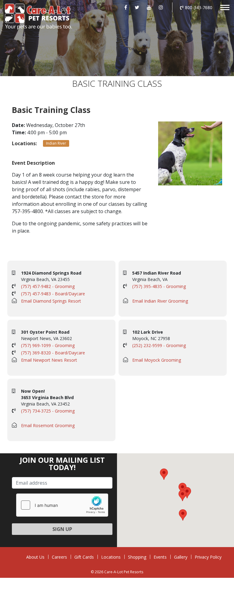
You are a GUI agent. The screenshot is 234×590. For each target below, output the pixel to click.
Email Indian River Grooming (160, 301)
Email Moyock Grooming (156, 360)
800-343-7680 (198, 7)
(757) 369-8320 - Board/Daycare (53, 353)
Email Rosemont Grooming (48, 425)
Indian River (56, 143)
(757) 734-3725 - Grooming (48, 411)
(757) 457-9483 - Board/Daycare (53, 294)
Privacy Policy (208, 557)
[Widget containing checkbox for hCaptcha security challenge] (62, 505)
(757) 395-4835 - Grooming (159, 286)
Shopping (137, 557)
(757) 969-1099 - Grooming (48, 345)
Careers (59, 557)
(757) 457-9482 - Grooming (48, 286)
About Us (35, 557)
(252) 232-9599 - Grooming (159, 345)
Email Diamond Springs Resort (51, 301)
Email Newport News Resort (49, 360)
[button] (182, 495)
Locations (111, 557)
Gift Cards (84, 557)
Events (160, 557)
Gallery (180, 557)
